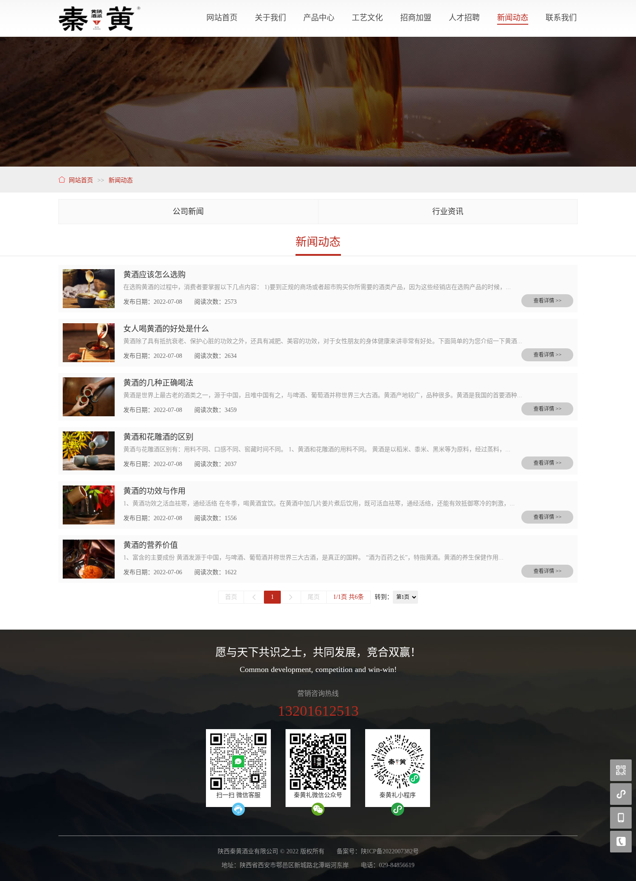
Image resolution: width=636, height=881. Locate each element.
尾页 (314, 597)
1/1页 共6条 (348, 597)
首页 (231, 597)
